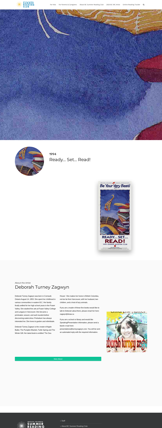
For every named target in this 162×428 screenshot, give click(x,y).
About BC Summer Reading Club (74, 426)
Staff (63, 421)
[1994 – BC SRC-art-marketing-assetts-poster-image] (115, 179)
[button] (143, 4)
